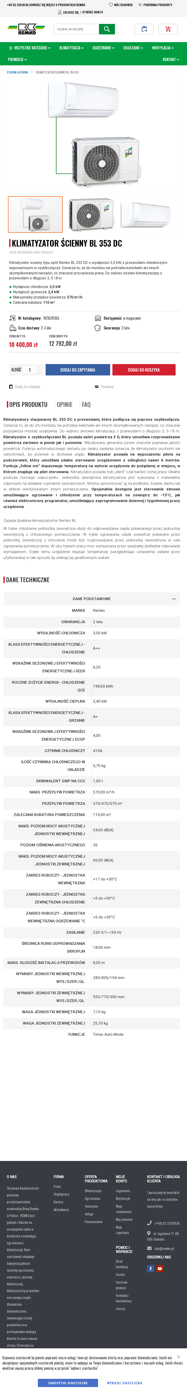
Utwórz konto (92, 12)
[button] (90, 214)
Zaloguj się (71, 12)
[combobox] (84, 29)
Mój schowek (123, 4)
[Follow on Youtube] (160, 1268)
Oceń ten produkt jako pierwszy (31, 252)
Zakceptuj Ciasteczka (68, 1382)
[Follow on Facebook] (150, 1268)
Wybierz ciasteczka (124, 1382)
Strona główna (17, 72)
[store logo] (26, 29)
